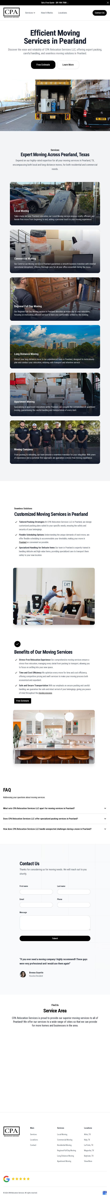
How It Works (47, 13)
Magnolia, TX (89, 1150)
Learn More (68, 64)
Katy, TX (87, 1140)
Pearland (22, 542)
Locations (62, 13)
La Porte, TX (88, 1145)
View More (88, 1161)
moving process (45, 693)
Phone (59, 899)
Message (23, 912)
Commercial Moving (25, 258)
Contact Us (99, 13)
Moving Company (23, 449)
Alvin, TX (87, 1134)
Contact (33, 1145)
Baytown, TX (89, 1156)
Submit (55, 938)
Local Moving (21, 210)
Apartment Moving (24, 401)
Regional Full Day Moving (28, 306)
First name (24, 886)
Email (22, 899)
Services (33, 1134)
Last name (61, 886)
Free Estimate (43, 64)
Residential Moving (64, 1145)
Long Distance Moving (26, 354)
